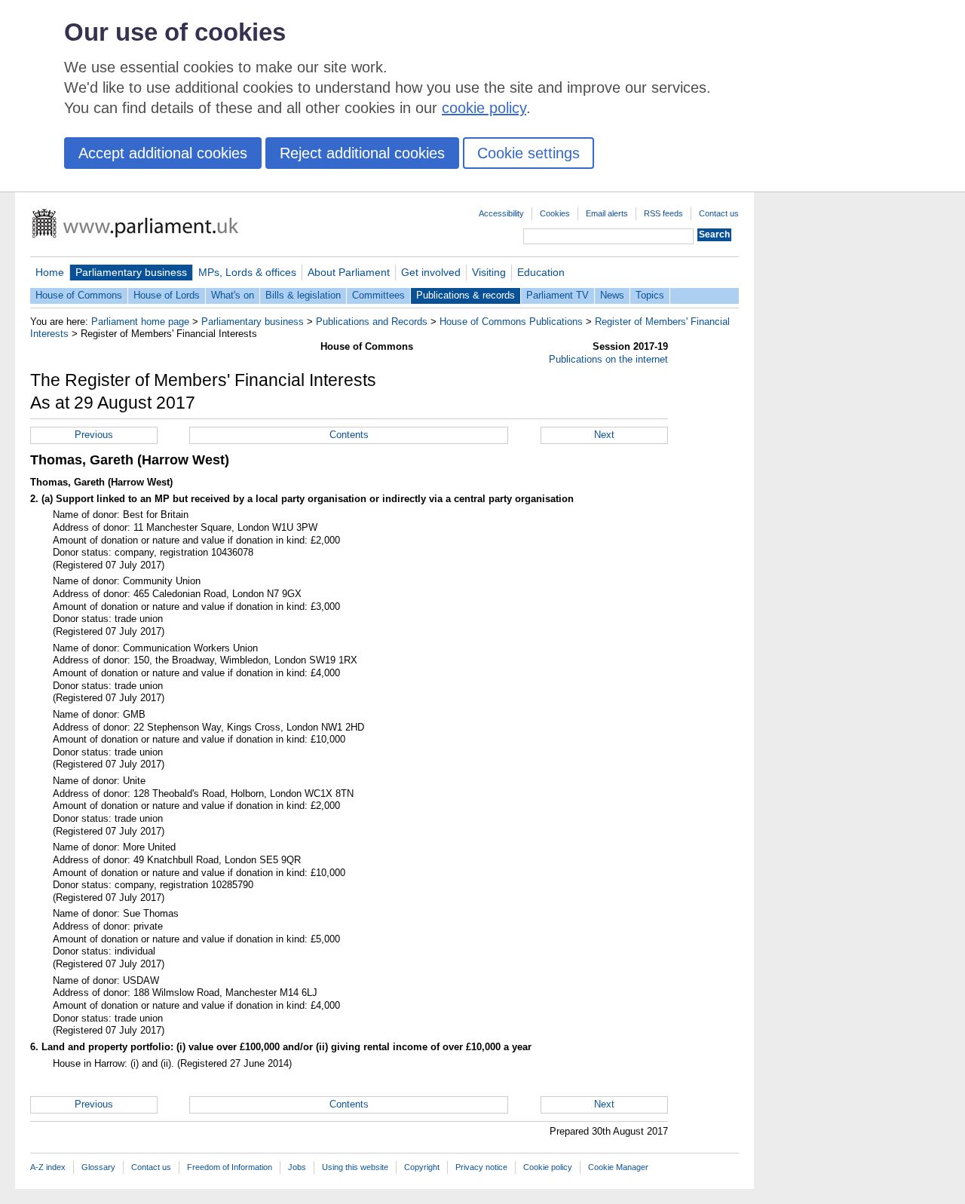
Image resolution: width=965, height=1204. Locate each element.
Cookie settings (528, 153)
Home (49, 272)
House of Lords (166, 295)
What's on (232, 295)
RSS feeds (663, 213)
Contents (349, 434)
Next (604, 434)
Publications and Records (371, 321)
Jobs (297, 1167)
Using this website (355, 1167)
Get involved (431, 272)
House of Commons (78, 295)
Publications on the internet (608, 359)
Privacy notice (481, 1167)
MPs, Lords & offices (247, 272)
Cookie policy (547, 1167)
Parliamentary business (131, 272)
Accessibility (501, 213)
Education (541, 272)
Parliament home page (140, 321)
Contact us (719, 213)
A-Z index (48, 1167)
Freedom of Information (229, 1167)
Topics (650, 295)
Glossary (98, 1167)
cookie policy (484, 108)
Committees (378, 295)
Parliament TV (557, 295)
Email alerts (607, 213)
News (612, 295)
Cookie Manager (618, 1167)
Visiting (489, 272)
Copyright (422, 1167)
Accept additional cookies (162, 153)
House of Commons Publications (511, 321)
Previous (94, 434)
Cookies (555, 213)
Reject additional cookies (362, 153)
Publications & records (465, 295)
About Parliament (349, 272)
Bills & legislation (303, 295)
